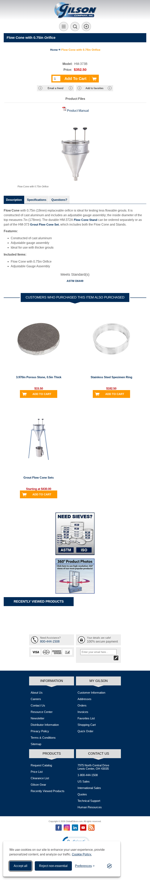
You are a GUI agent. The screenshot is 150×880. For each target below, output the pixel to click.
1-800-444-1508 (88, 775)
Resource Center (42, 712)
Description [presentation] (14, 199)
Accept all (20, 866)
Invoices (83, 712)
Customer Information (91, 692)
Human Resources (90, 807)
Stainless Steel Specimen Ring (111, 377)
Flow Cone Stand (85, 219)
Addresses (84, 699)
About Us (37, 692)
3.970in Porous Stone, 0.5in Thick (38, 377)
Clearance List (40, 778)
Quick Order (85, 731)
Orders (82, 705)
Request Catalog (41, 765)
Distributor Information (45, 724)
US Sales (84, 781)
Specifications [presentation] (36, 199)
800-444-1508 (50, 641)
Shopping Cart (87, 724)
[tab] (14, 200)
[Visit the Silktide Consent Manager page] (109, 866)
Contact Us (38, 705)
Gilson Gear (38, 784)
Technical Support (89, 800)
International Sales (89, 788)
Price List (37, 771)
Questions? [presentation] (59, 199)
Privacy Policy (40, 731)
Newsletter (37, 718)
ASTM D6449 (75, 280)
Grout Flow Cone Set (44, 224)
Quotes (82, 794)
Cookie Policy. (82, 854)
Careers (36, 699)
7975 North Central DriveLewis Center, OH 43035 (93, 767)
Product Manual (78, 110)
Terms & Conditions (43, 737)
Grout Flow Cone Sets (38, 477)
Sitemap (36, 744)
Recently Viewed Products (47, 791)
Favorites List (86, 718)
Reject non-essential (53, 866)
